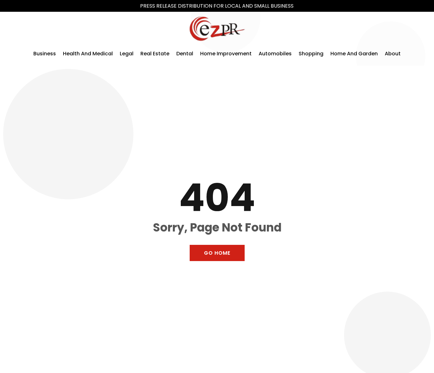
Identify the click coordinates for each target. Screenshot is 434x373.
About (393, 53)
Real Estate (154, 53)
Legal (126, 53)
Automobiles (275, 53)
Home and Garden (354, 53)
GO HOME (217, 253)
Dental (184, 53)
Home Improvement (226, 53)
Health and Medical (88, 53)
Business (44, 53)
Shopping (311, 53)
